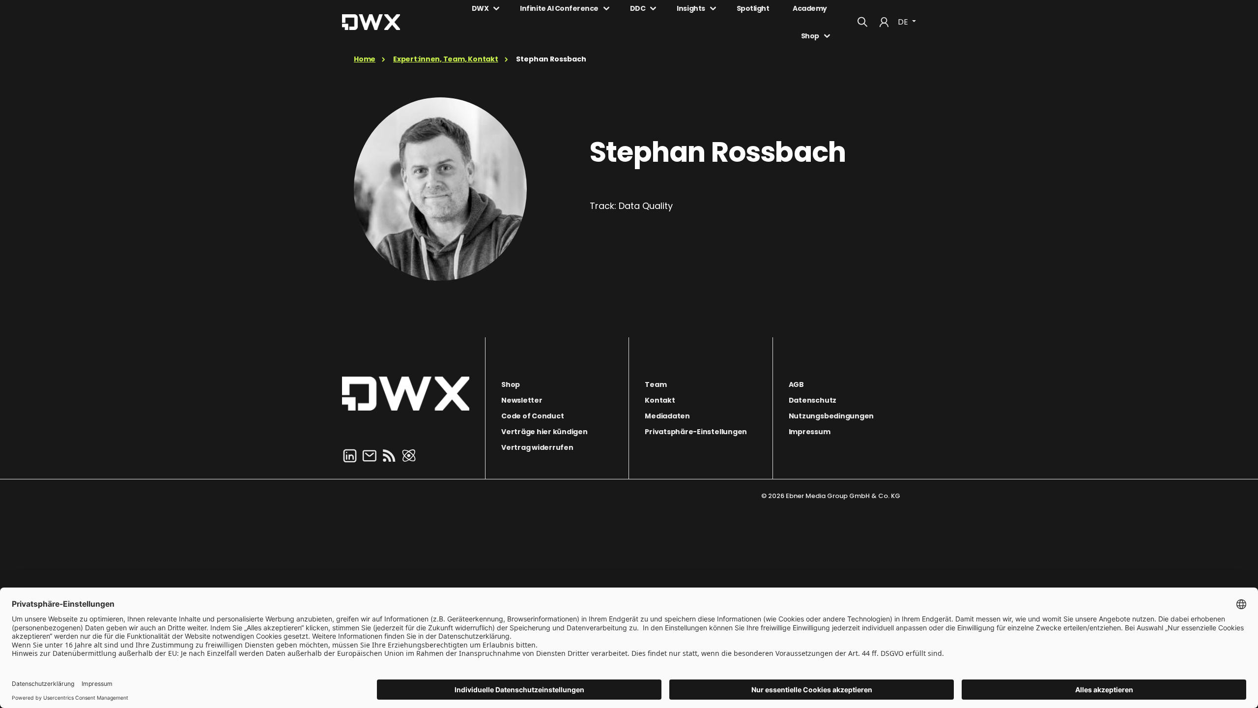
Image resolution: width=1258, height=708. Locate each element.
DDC (638, 8)
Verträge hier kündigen (544, 432)
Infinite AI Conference (559, 8)
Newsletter (522, 400)
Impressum (809, 432)
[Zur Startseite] (405, 394)
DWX (480, 8)
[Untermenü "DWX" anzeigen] (496, 8)
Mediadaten (667, 416)
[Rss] (389, 455)
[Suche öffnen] (862, 22)
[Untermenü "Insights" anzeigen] (713, 8)
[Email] (369, 455)
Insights (691, 8)
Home (364, 59)
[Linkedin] (350, 455)
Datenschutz (812, 400)
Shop (810, 36)
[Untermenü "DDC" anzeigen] (653, 8)
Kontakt (660, 400)
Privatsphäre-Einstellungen (696, 432)
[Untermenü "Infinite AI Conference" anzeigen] (606, 8)
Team (655, 384)
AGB (796, 384)
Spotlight (753, 8)
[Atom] (409, 455)
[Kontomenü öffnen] (884, 22)
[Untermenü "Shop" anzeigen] (827, 36)
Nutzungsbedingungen (831, 416)
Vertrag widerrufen (537, 447)
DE (904, 22)
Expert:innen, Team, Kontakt (445, 59)
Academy (810, 8)
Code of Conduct (532, 416)
